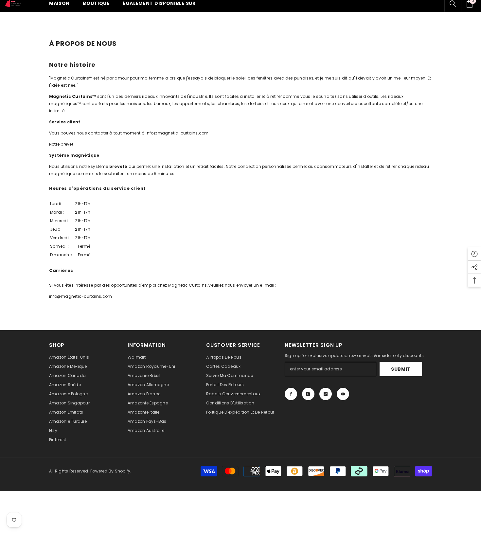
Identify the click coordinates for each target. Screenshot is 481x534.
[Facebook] (291, 394)
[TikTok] (325, 394)
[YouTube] (343, 394)
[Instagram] (308, 394)
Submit (401, 369)
